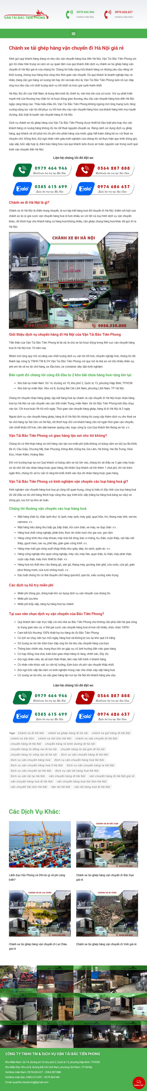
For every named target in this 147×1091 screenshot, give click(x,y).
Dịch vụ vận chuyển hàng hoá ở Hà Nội (37, 765)
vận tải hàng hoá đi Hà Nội (92, 786)
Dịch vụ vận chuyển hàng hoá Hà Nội (79, 759)
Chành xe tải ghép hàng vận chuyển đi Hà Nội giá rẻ (66, 48)
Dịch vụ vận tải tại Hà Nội (28, 776)
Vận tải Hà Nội (60, 786)
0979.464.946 (85, 12)
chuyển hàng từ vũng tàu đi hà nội (34, 754)
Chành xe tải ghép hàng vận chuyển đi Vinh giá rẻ (106, 944)
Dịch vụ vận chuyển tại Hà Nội (31, 770)
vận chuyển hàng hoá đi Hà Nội (32, 781)
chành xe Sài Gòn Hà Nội (54, 738)
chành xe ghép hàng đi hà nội (68, 733)
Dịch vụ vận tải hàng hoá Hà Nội (77, 770)
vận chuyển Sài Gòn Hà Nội (29, 786)
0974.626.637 (123, 12)
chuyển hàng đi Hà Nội (26, 743)
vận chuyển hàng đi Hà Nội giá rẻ (111, 776)
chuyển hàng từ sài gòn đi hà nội (83, 749)
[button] (74, 33)
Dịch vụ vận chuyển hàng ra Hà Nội (90, 765)
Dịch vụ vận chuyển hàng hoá (30, 759)
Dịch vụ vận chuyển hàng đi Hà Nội (84, 754)
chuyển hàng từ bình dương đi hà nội (70, 743)
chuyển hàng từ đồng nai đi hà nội (34, 749)
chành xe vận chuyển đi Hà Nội (96, 738)
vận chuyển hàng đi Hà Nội (67, 776)
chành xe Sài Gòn (22, 738)
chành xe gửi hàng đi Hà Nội (111, 733)
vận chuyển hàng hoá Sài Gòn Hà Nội (81, 781)
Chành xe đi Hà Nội (31, 733)
